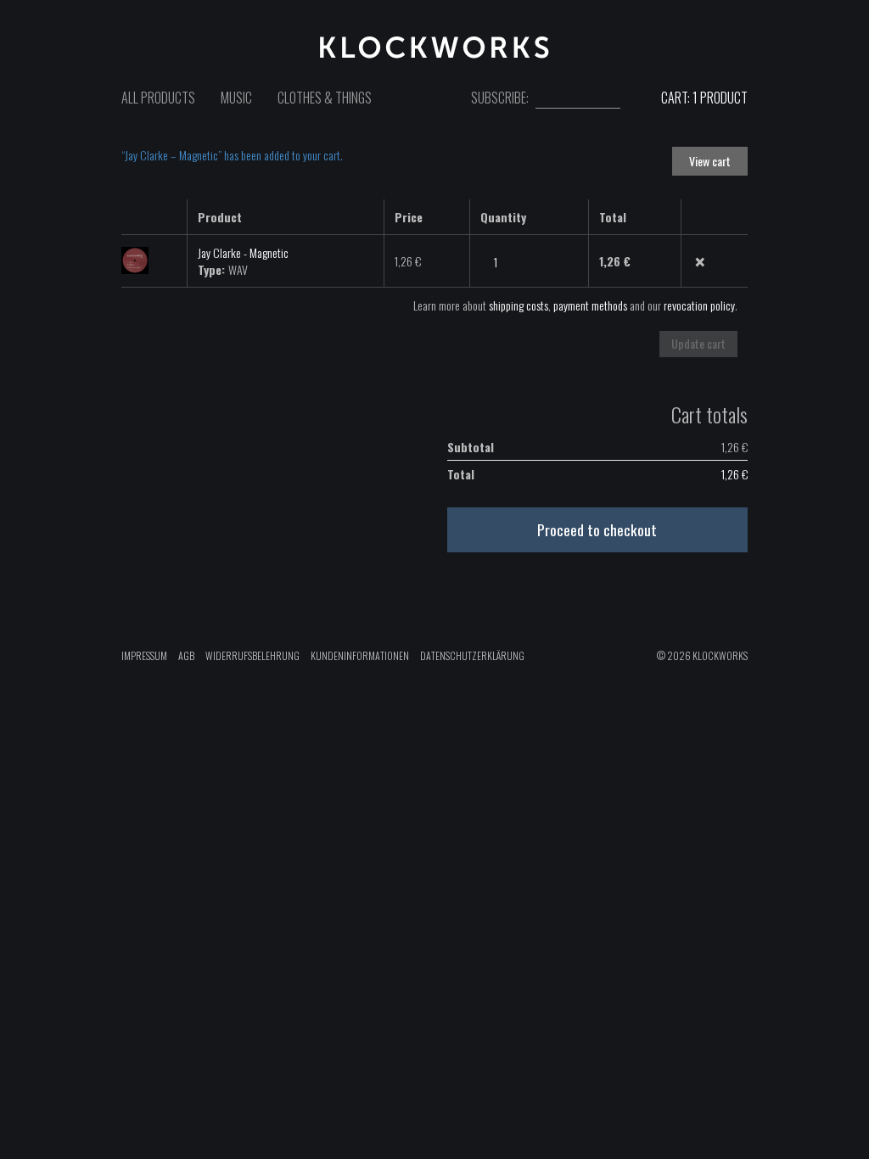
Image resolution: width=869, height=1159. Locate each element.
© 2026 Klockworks (702, 655)
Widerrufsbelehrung (252, 655)
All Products (158, 97)
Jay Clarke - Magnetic (243, 252)
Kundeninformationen (360, 655)
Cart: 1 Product (703, 97)
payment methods (590, 305)
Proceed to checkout (597, 529)
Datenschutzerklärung (472, 655)
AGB (186, 655)
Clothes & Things (325, 97)
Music (236, 97)
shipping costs (518, 305)
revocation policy (699, 305)
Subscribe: (500, 98)
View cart (710, 161)
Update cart (698, 343)
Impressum (144, 655)
